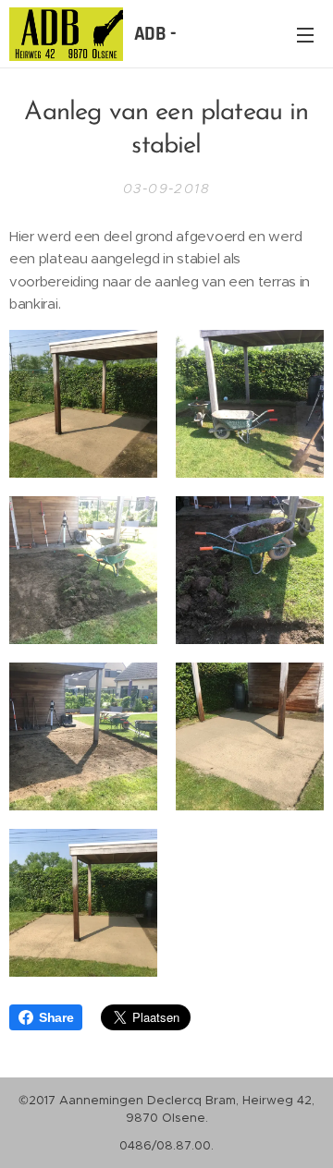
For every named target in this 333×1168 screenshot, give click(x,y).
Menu (305, 34)
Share (56, 1017)
